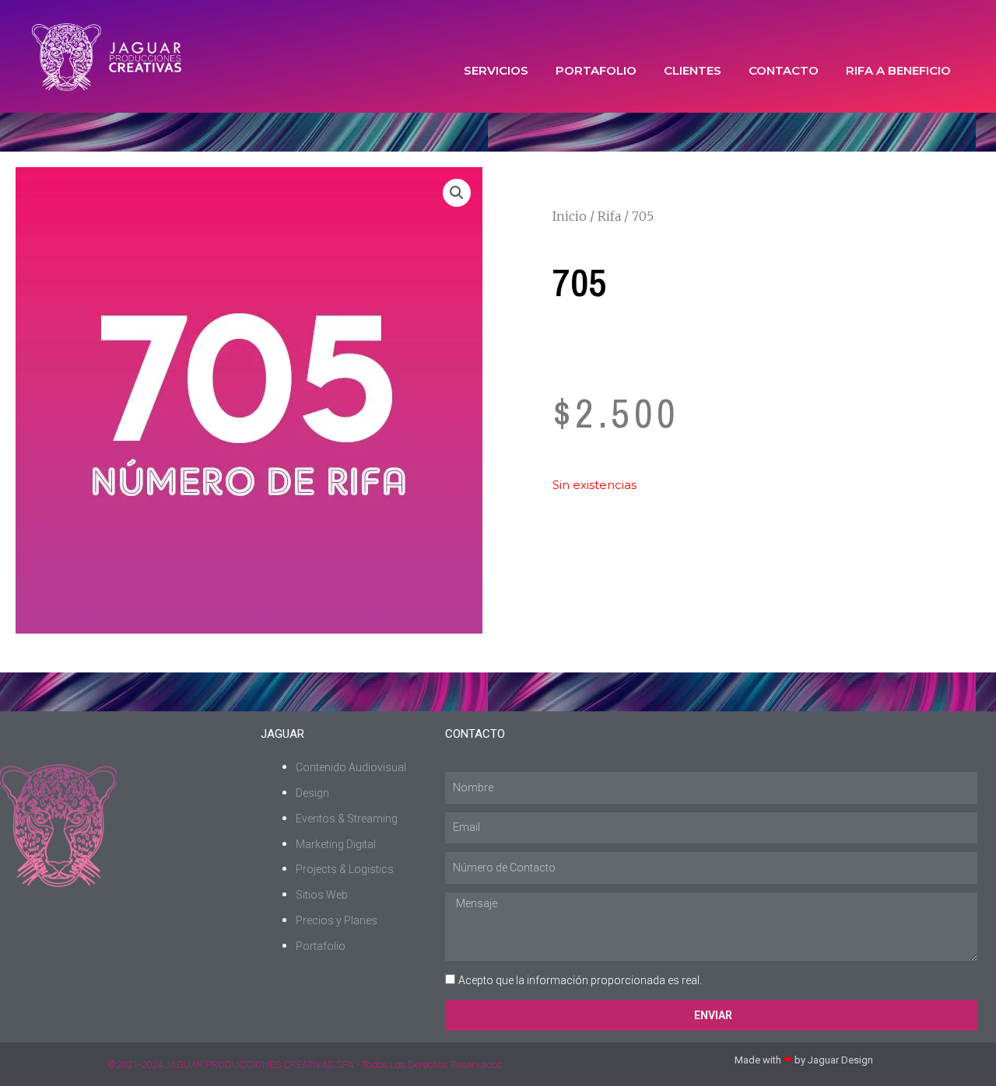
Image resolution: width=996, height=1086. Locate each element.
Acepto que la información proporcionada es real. (580, 980)
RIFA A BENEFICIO (898, 70)
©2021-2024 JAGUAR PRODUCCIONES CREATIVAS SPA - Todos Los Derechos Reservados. (306, 1064)
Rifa (609, 216)
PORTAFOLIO (596, 70)
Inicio (569, 216)
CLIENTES (692, 70)
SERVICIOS (496, 70)
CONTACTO (784, 70)
